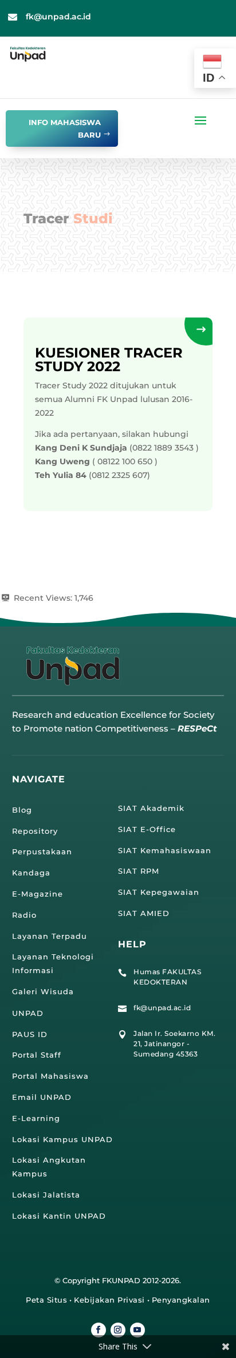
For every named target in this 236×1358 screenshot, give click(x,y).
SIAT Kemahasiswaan (164, 850)
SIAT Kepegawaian (158, 892)
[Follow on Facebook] (98, 1330)
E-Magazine (37, 893)
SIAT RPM (138, 870)
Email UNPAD (42, 1097)
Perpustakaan (42, 851)
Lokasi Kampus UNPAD (62, 1139)
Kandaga (31, 872)
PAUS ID (30, 1034)
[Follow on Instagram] (118, 1330)
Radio (24, 914)
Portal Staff (36, 1054)
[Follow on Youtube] (137, 1330)
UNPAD (28, 1013)
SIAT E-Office (147, 829)
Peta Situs (46, 1299)
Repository (35, 830)
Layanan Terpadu (49, 936)
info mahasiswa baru (65, 128)
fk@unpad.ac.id (58, 16)
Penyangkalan (181, 1299)
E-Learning (36, 1118)
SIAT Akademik (151, 808)
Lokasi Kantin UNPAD (59, 1215)
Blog (22, 809)
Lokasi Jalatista (46, 1194)
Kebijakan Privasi (109, 1299)
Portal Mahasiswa (50, 1075)
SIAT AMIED (144, 913)
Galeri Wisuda (43, 991)
